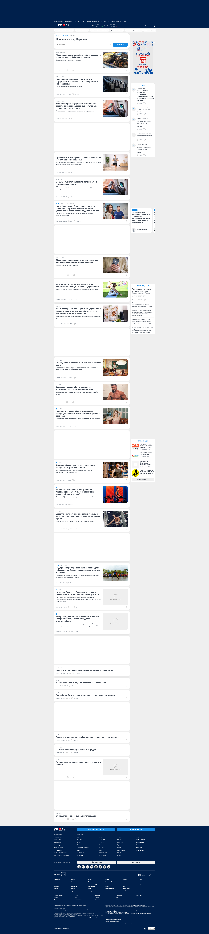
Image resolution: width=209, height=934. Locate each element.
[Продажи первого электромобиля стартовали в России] (115, 767)
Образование (102, 855)
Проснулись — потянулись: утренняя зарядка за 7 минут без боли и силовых (78, 158)
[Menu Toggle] (55, 25)
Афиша (100, 21)
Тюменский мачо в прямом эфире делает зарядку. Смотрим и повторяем (75, 466)
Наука (100, 850)
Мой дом (101, 847)
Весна (79, 842)
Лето (100, 845)
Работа (119, 847)
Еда (78, 850)
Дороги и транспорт (83, 847)
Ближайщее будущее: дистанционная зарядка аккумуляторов (85, 695)
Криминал (102, 839)
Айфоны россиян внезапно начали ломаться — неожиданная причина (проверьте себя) (78, 261)
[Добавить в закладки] (127, 70)
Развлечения (121, 850)
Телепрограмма (92, 21)
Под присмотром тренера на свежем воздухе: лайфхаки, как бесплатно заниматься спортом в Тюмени (78, 570)
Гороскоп (106, 21)
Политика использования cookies (113, 919)
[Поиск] (146, 25)
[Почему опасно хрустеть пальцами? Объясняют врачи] (115, 367)
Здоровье (80, 855)
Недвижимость (58, 21)
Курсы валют (115, 21)
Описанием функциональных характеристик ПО (116, 912)
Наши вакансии (58, 847)
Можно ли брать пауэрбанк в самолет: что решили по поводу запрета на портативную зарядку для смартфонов (76, 105)
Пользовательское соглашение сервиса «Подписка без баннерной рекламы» (123, 923)
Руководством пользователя (112, 911)
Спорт (137, 837)
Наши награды (58, 845)
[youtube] (104, 867)
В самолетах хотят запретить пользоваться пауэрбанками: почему (76, 183)
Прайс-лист (57, 839)
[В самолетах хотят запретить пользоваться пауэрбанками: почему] (115, 187)
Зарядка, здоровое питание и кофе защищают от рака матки (84, 670)
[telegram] (79, 867)
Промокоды (68, 21)
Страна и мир (140, 842)
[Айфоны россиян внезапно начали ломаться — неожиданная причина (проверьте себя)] (115, 265)
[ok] (87, 867)
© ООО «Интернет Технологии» (61, 928)
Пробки (105, 25)
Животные (80, 852)
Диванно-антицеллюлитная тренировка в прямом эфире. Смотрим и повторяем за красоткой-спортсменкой (75, 491)
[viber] (91, 867)
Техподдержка (58, 850)
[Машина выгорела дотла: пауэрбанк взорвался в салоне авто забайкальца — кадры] (115, 60)
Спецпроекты (140, 850)
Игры (121, 21)
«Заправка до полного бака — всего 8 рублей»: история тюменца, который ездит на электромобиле (78, 618)
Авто (78, 837)
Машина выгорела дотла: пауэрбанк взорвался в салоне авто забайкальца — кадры (78, 56)
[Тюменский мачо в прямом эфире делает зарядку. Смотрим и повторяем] (115, 470)
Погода (84, 21)
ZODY (125, 21)
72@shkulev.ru (71, 916)
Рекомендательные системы (112, 921)
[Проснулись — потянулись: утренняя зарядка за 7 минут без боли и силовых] (115, 162)
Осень (119, 839)
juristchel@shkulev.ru (91, 917)
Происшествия (121, 845)
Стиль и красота (140, 839)
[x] (100, 867)
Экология (138, 845)
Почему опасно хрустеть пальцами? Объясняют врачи (78, 364)
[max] (96, 867)
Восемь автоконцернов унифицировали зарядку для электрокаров (87, 737)
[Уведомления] (150, 25)
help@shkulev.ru (57, 919)
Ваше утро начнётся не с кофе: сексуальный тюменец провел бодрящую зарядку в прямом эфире (78, 516)
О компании (57, 842)
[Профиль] (154, 25)
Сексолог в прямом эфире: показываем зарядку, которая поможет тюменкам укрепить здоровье (78, 413)
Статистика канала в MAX (61, 855)
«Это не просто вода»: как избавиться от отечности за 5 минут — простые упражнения (77, 285)
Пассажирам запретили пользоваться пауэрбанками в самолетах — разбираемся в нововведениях (77, 81)
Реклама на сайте (59, 837)
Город (79, 845)
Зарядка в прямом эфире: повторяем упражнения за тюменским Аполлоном (74, 388)
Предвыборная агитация (61, 852)
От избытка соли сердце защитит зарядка (76, 749)
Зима (100, 837)
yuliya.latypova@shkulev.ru (139, 905)
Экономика (139, 847)
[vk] (83, 867)
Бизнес (79, 839)
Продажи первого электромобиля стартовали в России (78, 763)
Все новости (65, 35)
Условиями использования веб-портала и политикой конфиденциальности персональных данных (128, 913)
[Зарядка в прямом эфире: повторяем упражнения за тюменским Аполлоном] (115, 392)
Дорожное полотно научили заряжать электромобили (81, 683)
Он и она (119, 837)
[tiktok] (108, 867)
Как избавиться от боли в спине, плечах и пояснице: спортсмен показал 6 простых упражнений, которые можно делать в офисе (77, 208)
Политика (120, 842)
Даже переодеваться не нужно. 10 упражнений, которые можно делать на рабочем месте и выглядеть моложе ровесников (78, 311)
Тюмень (58, 35)
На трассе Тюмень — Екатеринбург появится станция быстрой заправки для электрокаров (77, 593)
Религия (119, 852)
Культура (101, 842)
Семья (119, 855)
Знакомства (76, 21)
